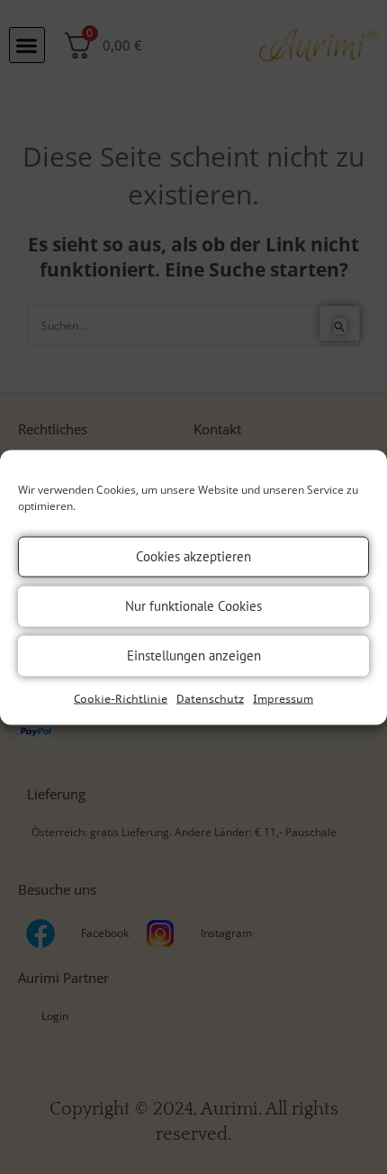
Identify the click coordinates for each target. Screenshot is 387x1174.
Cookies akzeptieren (193, 556)
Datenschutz (210, 698)
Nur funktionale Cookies (193, 605)
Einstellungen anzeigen (194, 655)
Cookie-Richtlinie (120, 698)
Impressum (283, 698)
